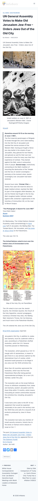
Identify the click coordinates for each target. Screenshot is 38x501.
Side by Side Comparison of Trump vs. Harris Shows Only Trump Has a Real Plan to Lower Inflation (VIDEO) (28, 473)
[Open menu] (34, 3)
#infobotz (7, 456)
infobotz (7, 37)
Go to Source (7, 442)
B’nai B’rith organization (11, 331)
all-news (6, 13)
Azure (5, 128)
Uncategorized (15, 13)
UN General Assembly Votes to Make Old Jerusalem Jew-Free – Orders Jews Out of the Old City (17, 434)
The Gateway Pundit (10, 439)
